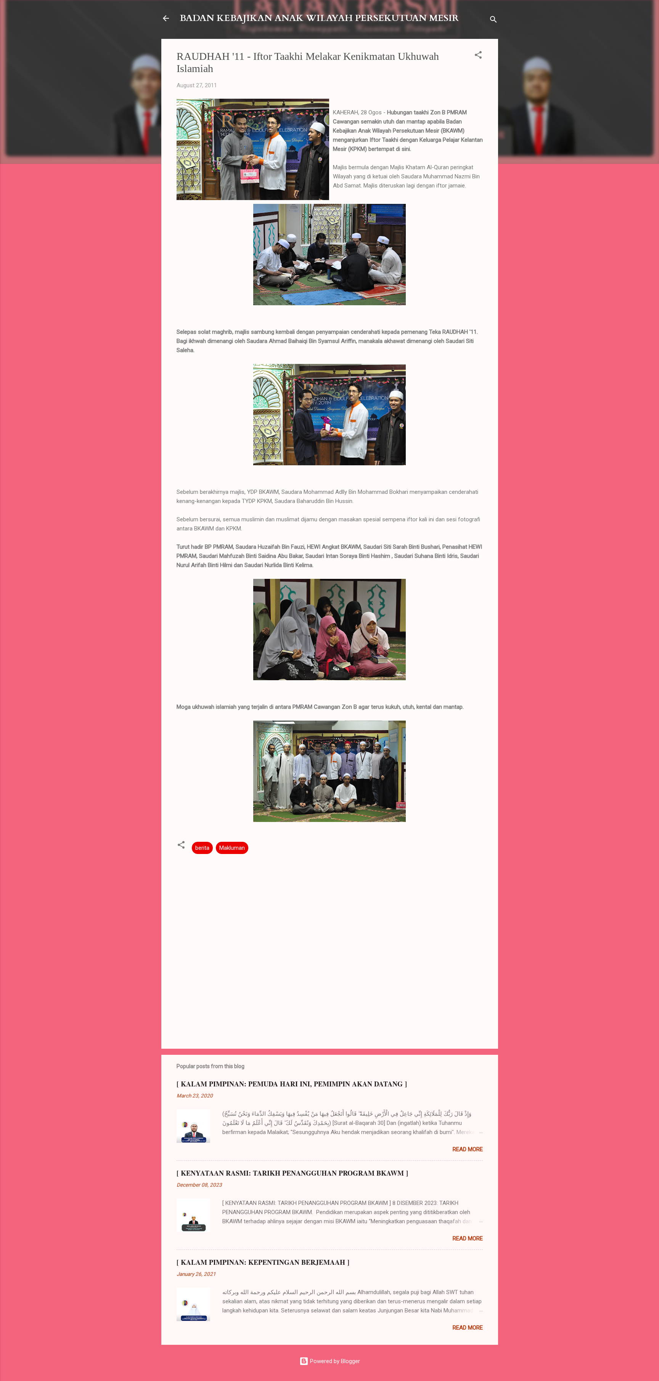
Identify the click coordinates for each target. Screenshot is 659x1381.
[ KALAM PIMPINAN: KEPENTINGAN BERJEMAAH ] (263, 1262)
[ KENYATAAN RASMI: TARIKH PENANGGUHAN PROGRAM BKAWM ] (292, 1173)
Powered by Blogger (334, 1361)
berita (202, 847)
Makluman (232, 847)
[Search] (493, 20)
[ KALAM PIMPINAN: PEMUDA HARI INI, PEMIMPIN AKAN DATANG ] (292, 1084)
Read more (468, 1149)
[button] (478, 56)
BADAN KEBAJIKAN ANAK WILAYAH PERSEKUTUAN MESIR (319, 18)
